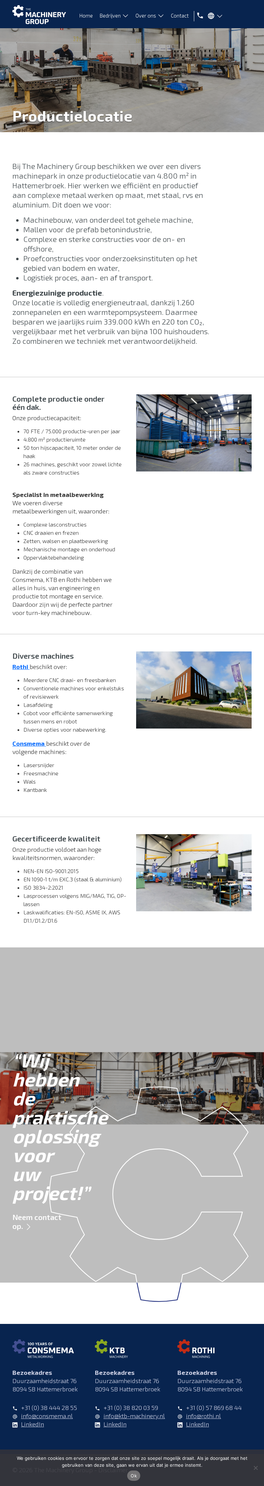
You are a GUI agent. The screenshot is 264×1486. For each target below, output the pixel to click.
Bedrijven (110, 15)
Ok (134, 1475)
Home (86, 15)
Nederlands (213, 17)
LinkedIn (32, 1424)
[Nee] (255, 1467)
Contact (180, 15)
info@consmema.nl (47, 1416)
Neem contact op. (37, 1221)
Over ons (145, 15)
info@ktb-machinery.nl (134, 1416)
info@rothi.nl (203, 1416)
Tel (199, 15)
